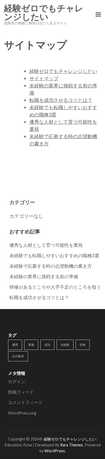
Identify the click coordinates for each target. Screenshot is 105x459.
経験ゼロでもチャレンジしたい (43, 12)
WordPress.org (22, 412)
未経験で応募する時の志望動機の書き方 (50, 266)
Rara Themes (71, 445)
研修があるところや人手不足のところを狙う (55, 287)
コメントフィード (25, 402)
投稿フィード (21, 391)
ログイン (16, 381)
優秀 (15, 344)
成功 (47, 344)
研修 (83, 344)
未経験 (65, 344)
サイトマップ (43, 78)
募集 (31, 344)
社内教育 (18, 356)
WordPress (54, 451)
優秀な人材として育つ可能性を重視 (46, 245)
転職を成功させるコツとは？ (60, 100)
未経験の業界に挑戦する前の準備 (43, 276)
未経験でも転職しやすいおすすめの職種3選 (54, 255)
